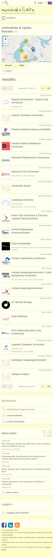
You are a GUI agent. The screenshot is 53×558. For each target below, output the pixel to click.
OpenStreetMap (45, 61)
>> (48, 88)
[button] (26, 41)
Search (8, 65)
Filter (21, 65)
